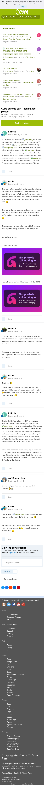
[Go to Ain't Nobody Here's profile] (4, 479)
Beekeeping (11, 741)
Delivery (10, 633)
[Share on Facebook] (7, 587)
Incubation (11, 685)
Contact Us (11, 628)
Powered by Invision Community (22, 784)
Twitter (9, 604)
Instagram (4, 604)
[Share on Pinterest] (18, 587)
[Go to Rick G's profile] (39, 35)
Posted (17, 134)
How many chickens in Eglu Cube (15, 34)
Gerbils (9, 677)
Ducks (9, 672)
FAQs (9, 619)
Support (10, 631)
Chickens (10, 667)
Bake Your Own (13, 749)
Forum (9, 645)
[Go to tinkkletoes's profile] (39, 70)
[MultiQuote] (3, 171)
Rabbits (10, 692)
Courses (5, 732)
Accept (22, 6)
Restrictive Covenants (11, 80)
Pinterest (23, 604)
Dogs (9, 669)
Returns (10, 636)
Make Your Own (13, 746)
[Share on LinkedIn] (14, 587)
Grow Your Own (13, 744)
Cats (32, 71)
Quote (10, 171)
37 (27, 54)
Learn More (20, 768)
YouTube (18, 604)
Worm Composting (14, 695)
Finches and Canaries (15, 674)
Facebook (14, 604)
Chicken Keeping (13, 736)
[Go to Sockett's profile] (39, 81)
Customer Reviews (14, 617)
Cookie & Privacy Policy (23, 773)
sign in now (13, 552)
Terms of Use (7, 773)
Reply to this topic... (13, 562)
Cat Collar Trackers (10, 68)
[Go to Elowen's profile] (39, 49)
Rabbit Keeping (13, 738)
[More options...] (39, 133)
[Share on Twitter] (3, 587)
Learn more (40, 4)
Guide (4, 655)
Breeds (4, 700)
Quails (9, 690)
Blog (8, 650)
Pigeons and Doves (14, 724)
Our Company (12, 614)
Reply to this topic (22, 123)
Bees (9, 659)
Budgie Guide (12, 661)
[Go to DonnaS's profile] (4, 329)
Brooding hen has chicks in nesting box (18, 94)
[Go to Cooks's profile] (4, 182)
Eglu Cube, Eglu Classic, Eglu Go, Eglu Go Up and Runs (17, 38)
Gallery (9, 647)
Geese (9, 717)
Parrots (9, 687)
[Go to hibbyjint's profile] (4, 133)
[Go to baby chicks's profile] (39, 95)
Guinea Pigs (11, 679)
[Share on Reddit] (10, 587)
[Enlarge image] (27, 139)
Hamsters (10, 682)
